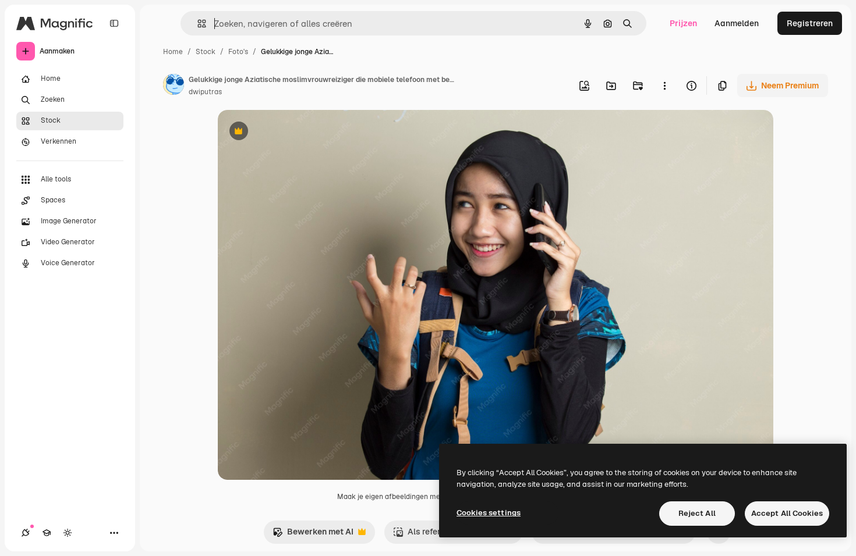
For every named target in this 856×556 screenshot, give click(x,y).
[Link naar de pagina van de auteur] (173, 86)
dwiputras (205, 92)
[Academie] (46, 532)
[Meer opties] (664, 85)
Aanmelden (736, 23)
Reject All (697, 513)
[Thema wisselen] (67, 532)
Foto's (238, 51)
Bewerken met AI (313, 534)
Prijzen (683, 23)
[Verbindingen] (25, 532)
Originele (294, 132)
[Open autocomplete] (197, 23)
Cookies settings (489, 513)
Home (173, 51)
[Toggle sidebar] (114, 23)
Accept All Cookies (787, 513)
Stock (205, 51)
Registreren (810, 23)
